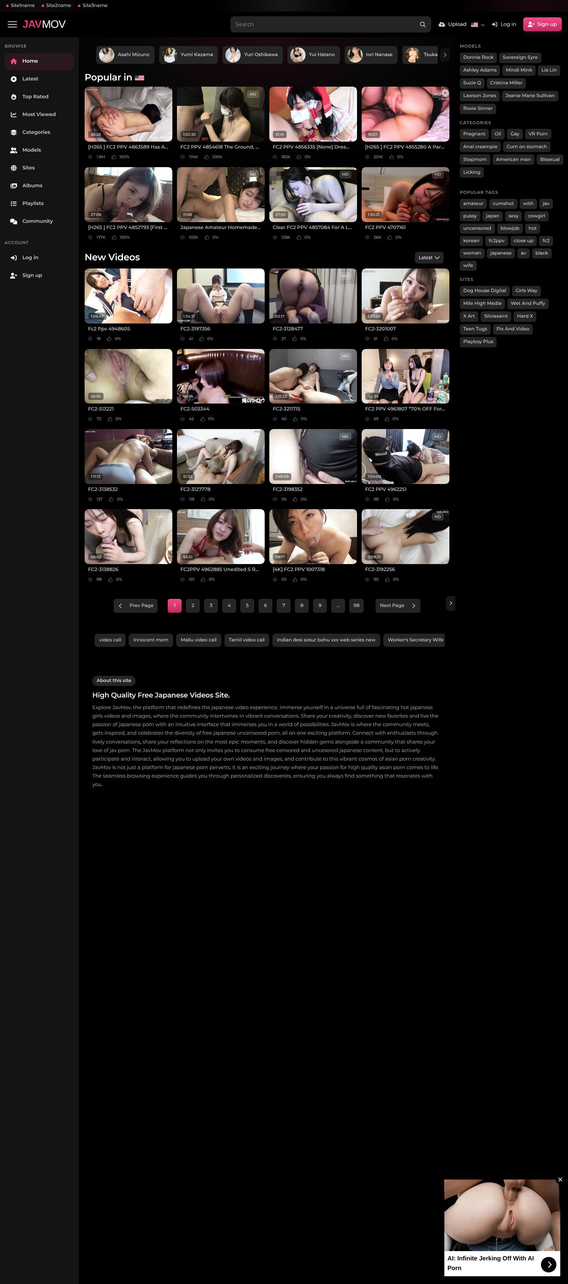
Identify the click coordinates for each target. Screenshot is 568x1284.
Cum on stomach (527, 147)
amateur (473, 204)
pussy (470, 216)
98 (356, 606)
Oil (498, 134)
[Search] (423, 24)
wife (468, 265)
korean (471, 241)
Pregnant (474, 134)
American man (513, 159)
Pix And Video (513, 329)
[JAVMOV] (450, 603)
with (528, 204)
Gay (514, 134)
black (542, 253)
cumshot (503, 204)
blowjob (510, 228)
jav (546, 204)
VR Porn (538, 134)
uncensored (477, 228)
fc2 (545, 241)
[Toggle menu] (12, 24)
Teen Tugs (475, 329)
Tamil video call (247, 640)
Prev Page (142, 606)
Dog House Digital (484, 291)
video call (110, 640)
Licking (471, 172)
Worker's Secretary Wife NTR (421, 640)
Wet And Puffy (528, 303)
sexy (513, 216)
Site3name (95, 6)
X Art (469, 316)
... (338, 606)
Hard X (525, 316)
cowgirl (536, 216)
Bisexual (550, 159)
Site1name (23, 6)
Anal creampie (480, 147)
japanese (501, 253)
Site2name (58, 6)
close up (524, 241)
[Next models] (444, 55)
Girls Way (526, 291)
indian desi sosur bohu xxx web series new (326, 640)
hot (533, 228)
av (523, 253)
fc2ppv (497, 241)
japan (492, 216)
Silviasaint (496, 316)
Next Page (392, 606)
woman (472, 253)
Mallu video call (199, 640)
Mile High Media (482, 303)
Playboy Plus (478, 342)
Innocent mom (150, 640)
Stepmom (475, 159)
